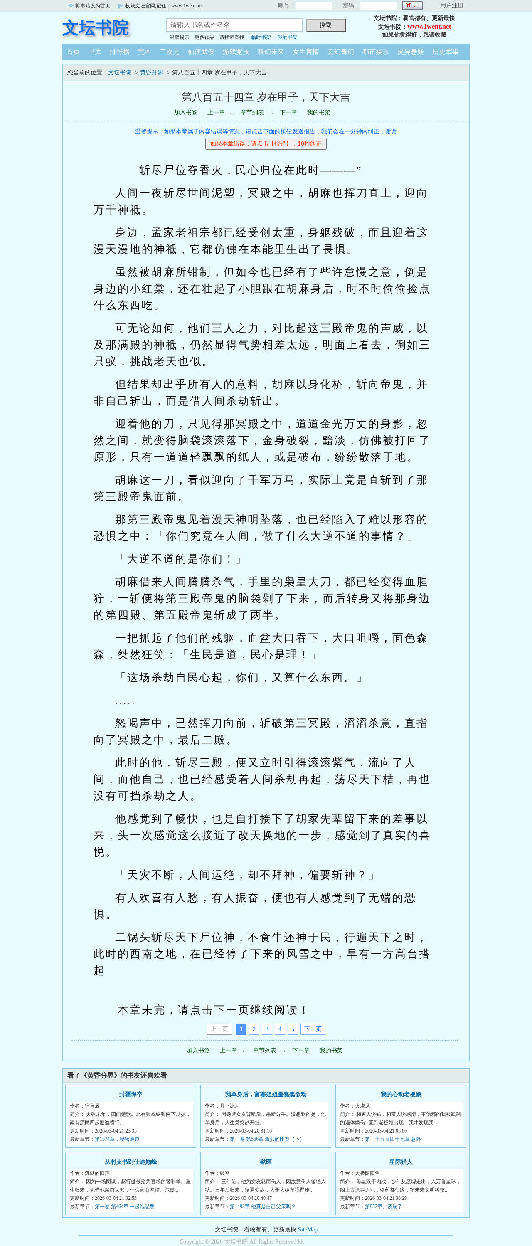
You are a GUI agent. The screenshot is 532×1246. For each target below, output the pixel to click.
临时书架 (261, 37)
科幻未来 (271, 51)
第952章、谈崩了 (383, 1206)
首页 (73, 51)
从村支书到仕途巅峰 (131, 1162)
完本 (144, 51)
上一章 (216, 112)
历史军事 (445, 51)
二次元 (170, 51)
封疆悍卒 (131, 1094)
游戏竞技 (236, 51)
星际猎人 (401, 1162)
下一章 (288, 112)
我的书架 (288, 37)
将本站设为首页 (92, 6)
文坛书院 (95, 27)
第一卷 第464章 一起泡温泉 (125, 1206)
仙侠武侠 (201, 51)
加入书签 (185, 112)
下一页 (313, 1029)
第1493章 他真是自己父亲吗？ (263, 1206)
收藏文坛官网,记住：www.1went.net (163, 6)
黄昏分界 (151, 72)
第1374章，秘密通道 (117, 1139)
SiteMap (308, 1229)
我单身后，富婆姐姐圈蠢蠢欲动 (266, 1094)
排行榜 (120, 51)
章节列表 (252, 112)
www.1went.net (429, 26)
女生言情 (306, 51)
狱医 (266, 1162)
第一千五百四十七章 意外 (393, 1139)
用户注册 (451, 5)
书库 (94, 51)
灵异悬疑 (410, 51)
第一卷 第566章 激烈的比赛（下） (267, 1139)
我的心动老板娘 (401, 1094)
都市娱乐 (375, 51)
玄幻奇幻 (341, 51)
